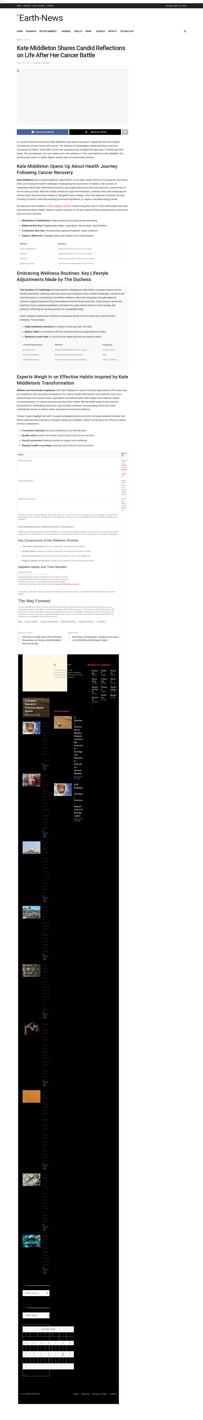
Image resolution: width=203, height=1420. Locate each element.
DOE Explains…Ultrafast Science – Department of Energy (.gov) (46, 742)
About (19, 6)
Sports (112, 31)
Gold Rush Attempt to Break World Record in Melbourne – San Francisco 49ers (46, 929)
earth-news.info (33, 1394)
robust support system (59, 206)
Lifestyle (45, 63)
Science (100, 31)
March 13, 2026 (23, 63)
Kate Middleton (68, 622)
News (88, 31)
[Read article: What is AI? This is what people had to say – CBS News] (31, 1241)
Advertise (27, 6)
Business (31, 31)
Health (78, 31)
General (66, 31)
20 (48, 1354)
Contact (50, 6)
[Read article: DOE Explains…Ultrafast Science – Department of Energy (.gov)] (31, 728)
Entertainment (48, 31)
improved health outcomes (67, 584)
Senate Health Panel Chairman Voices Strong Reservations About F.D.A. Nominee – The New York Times (46, 1126)
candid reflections (49, 622)
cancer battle (31, 622)
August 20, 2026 (33, 715)
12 (40, 1348)
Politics (103, 696)
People (104, 688)
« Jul (25, 1375)
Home (20, 31)
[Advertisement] (132, 17)
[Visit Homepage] (40, 18)
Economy (94, 680)
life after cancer (86, 622)
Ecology (95, 672)
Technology (127, 31)
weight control (124, 472)
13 (48, 1348)
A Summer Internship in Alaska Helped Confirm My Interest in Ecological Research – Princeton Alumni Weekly (78, 745)
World (113, 695)
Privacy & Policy (39, 6)
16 (70, 1348)
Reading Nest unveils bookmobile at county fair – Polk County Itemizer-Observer (46, 867)
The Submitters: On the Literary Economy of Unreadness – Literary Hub (46, 987)
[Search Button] (185, 31)
